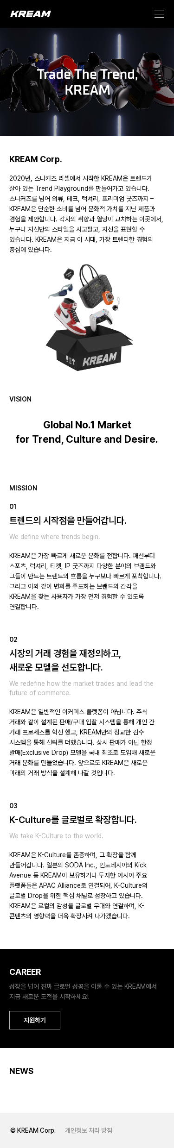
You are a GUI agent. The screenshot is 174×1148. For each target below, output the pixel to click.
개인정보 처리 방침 (88, 1130)
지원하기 (35, 1020)
